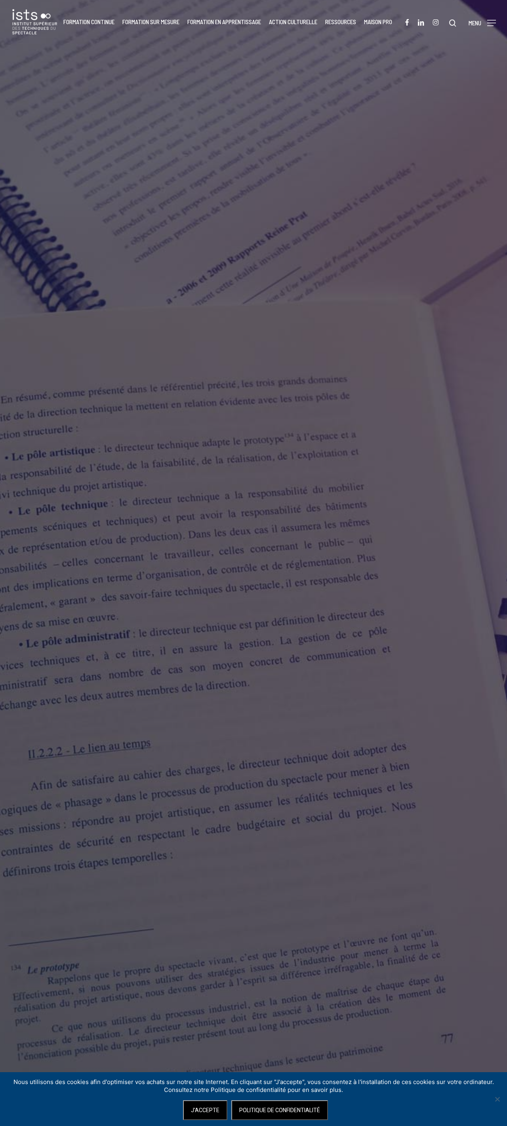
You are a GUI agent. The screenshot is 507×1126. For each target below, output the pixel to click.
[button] (482, 22)
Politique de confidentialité (279, 1110)
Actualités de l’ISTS (253, 602)
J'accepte (205, 1110)
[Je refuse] (497, 1099)
